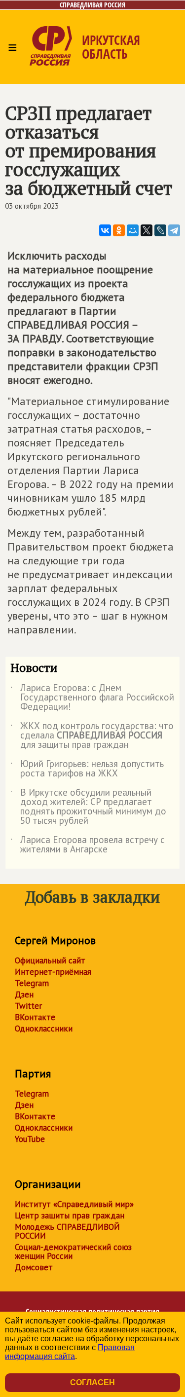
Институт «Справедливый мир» (74, 1204)
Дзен (24, 994)
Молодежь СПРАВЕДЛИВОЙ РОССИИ (67, 1231)
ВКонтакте (35, 1017)
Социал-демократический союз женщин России (73, 1251)
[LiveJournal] (160, 230)
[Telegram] (174, 230)
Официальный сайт (50, 960)
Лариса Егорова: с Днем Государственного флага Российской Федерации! (92, 697)
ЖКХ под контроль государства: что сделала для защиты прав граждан (92, 735)
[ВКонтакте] (105, 230)
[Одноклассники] (119, 230)
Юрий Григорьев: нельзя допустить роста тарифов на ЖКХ (87, 769)
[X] (146, 230)
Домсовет (34, 1267)
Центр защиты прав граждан (69, 1215)
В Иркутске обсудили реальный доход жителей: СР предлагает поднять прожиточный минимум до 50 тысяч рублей (88, 807)
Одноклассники (44, 1028)
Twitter (28, 1005)
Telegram (32, 983)
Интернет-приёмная (53, 971)
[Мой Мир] (133, 230)
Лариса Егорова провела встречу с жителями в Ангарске (87, 845)
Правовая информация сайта (70, 1351)
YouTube (30, 1139)
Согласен (92, 1382)
